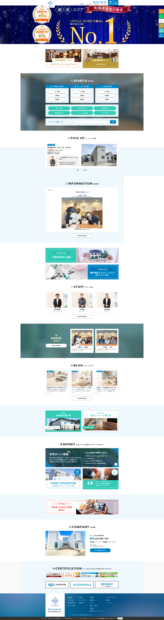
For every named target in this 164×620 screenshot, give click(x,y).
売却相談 (92, 608)
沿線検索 (57, 95)
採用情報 (92, 597)
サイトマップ (109, 603)
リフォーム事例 (71, 605)
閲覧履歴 (115, 3)
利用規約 (108, 600)
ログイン (92, 603)
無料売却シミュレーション (96, 611)
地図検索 (57, 99)
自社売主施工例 (71, 603)
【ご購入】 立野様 (82, 195)
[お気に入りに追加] (114, 146)
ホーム (76, 4)
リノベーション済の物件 (82, 113)
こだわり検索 (105, 113)
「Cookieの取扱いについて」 (103, 618)
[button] (77, 170)
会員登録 (92, 600)
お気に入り (111, 3)
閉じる (120, 618)
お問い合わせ (104, 4)
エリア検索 (57, 91)
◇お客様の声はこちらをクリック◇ (82, 229)
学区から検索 (59, 108)
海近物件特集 (105, 108)
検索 (113, 122)
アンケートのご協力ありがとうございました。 (82, 196)
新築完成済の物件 (59, 113)
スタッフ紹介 (88, 4)
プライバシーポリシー (111, 597)
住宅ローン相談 (93, 605)
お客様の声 (96, 4)
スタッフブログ (82, 600)
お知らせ (81, 597)
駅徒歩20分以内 (82, 108)
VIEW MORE (82, 236)
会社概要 (81, 4)
